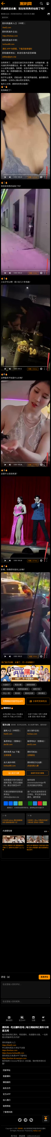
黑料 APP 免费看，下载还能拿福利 (17, 49)
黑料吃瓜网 (29, 693)
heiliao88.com (8, 44)
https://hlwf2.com (9, 1045)
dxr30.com (8, 744)
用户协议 (14, 1136)
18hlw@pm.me (9, 57)
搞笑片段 (36, 689)
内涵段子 (6, 685)
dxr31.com (31, 744)
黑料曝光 (41, 693)
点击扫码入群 (33, 766)
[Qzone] (35, 803)
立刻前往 (31, 755)
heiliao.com (32, 734)
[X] (25, 803)
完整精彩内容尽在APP (13, 701)
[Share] (6, 803)
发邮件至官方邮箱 (37, 773)
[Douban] (30, 803)
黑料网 (17, 693)
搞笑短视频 (31, 685)
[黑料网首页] (25, 4)
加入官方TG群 (13, 773)
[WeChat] (20, 803)
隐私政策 (22, 1136)
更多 (45, 831)
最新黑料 (5, 17)
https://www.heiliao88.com (13, 1053)
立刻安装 (7, 755)
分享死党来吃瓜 (40, 701)
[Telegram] (15, 803)
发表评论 (44, 977)
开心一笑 (6, 693)
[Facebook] (11, 803)
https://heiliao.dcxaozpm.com (14, 1058)
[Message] (45, 803)
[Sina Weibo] (40, 803)
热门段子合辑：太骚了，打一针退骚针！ (18, 662)
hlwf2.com (6, 28)
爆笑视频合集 (8, 689)
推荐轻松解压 (23, 689)
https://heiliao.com (10, 36)
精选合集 (18, 685)
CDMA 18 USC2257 (33, 1136)
